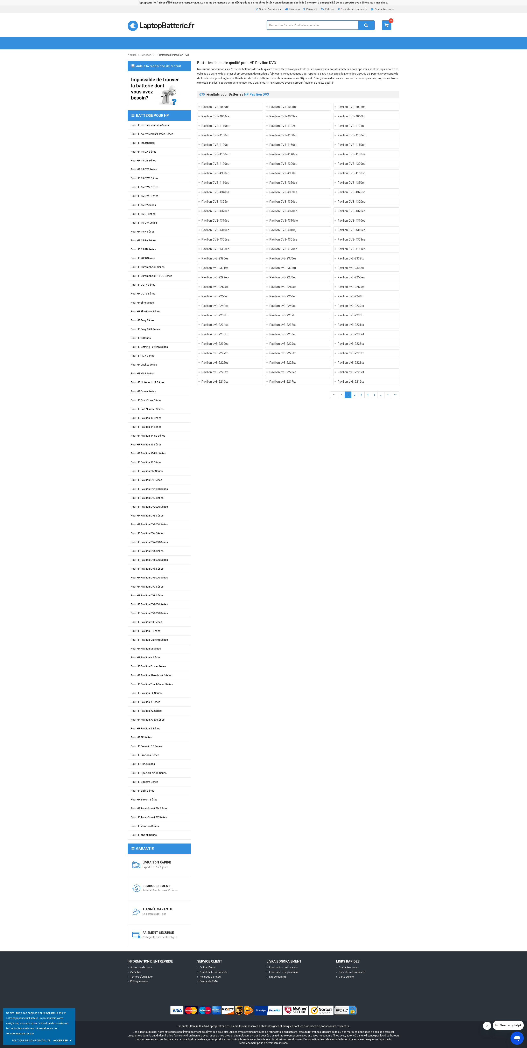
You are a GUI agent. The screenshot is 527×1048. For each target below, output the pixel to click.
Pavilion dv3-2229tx (282, 344)
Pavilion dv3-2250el (214, 296)
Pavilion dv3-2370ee (282, 258)
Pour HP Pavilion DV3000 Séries (149, 524)
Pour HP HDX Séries (142, 355)
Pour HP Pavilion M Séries (146, 648)
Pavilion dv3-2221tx (351, 363)
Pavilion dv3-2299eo (215, 277)
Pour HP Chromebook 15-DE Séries (151, 275)
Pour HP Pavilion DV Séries (146, 479)
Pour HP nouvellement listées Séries (152, 134)
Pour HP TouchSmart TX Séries (149, 817)
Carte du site (346, 976)
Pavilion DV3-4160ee (215, 183)
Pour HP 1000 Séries (143, 142)
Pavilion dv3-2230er (282, 334)
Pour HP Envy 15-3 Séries (145, 329)
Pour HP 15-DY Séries (143, 205)
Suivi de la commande (354, 9)
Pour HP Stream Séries (144, 799)
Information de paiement (283, 972)
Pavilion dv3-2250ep (351, 287)
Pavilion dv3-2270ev (282, 277)
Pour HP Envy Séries (142, 320)
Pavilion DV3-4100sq (283, 135)
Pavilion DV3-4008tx (282, 107)
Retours (329, 9)
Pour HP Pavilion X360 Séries (147, 719)
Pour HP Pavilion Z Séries (145, 728)
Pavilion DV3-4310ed (351, 230)
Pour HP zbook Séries (144, 835)
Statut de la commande (213, 972)
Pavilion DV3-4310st (215, 220)
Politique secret (139, 981)
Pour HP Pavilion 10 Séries (146, 417)
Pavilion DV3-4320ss (351, 201)
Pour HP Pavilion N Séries (145, 657)
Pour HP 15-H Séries (142, 231)
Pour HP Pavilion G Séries (145, 630)
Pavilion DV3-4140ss (283, 154)
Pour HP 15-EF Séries (143, 213)
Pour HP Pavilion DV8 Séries (147, 595)
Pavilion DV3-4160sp (351, 173)
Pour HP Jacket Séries (144, 364)
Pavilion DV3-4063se (283, 116)
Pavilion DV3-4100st (215, 135)
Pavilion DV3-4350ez (283, 183)
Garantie (135, 972)
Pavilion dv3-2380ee (215, 258)
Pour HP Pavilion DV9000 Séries (149, 613)
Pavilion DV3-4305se (215, 239)
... (381, 394)
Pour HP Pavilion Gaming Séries (149, 639)
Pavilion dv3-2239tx (351, 306)
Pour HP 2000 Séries (143, 258)
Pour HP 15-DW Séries (144, 169)
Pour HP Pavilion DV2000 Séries (149, 506)
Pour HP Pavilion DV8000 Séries (149, 604)
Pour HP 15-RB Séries (143, 249)
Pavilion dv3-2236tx (351, 315)
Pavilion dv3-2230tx (215, 334)
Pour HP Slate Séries (143, 763)
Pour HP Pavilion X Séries (145, 701)
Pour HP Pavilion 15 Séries (146, 444)
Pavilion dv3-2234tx (215, 325)
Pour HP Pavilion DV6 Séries (147, 568)
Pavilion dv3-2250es (282, 287)
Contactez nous (384, 9)
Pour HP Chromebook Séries (147, 267)
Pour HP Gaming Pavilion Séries (149, 346)
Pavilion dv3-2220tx (215, 372)
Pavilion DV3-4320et (215, 211)
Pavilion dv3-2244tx (351, 296)
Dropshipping (277, 976)
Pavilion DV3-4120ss (215, 164)
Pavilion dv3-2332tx (351, 258)
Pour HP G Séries (141, 338)
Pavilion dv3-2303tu (282, 268)
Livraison (294, 9)
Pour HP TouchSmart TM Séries (149, 808)
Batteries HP (148, 54)
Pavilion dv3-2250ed (282, 296)
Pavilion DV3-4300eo (216, 173)
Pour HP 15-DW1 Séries (144, 178)
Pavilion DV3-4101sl (351, 126)
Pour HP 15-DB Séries (143, 160)
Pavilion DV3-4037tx (351, 107)
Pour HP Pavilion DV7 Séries (147, 586)
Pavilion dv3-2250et (215, 287)
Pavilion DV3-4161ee (351, 249)
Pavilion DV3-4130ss (351, 154)
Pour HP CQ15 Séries (143, 293)
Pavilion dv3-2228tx (351, 344)
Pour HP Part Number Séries (147, 409)
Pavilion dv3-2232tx (282, 325)
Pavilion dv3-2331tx (215, 268)
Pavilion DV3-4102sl (282, 126)
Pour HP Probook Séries (145, 755)
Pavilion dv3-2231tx (351, 325)
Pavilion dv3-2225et (215, 363)
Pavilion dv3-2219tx (215, 381)
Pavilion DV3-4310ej (282, 230)
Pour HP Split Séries (142, 790)
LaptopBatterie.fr (166, 25)
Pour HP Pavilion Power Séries (148, 666)
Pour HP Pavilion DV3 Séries (147, 515)
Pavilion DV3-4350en (351, 183)
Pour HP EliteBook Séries (145, 311)
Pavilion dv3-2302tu (351, 268)
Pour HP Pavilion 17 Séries (146, 462)
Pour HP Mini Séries (142, 373)
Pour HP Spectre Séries (144, 781)
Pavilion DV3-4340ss (215, 192)
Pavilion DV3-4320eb (351, 211)
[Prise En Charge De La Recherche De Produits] (159, 88)
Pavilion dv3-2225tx (351, 353)
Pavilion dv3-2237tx (282, 315)
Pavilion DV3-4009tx (215, 107)
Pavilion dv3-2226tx (282, 353)
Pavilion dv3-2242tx (215, 306)
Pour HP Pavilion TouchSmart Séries (152, 684)
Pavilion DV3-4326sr (351, 192)
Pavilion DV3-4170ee (283, 249)
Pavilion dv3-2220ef (351, 372)
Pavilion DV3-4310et (351, 220)
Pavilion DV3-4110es (215, 126)
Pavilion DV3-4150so (283, 145)
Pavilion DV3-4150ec (215, 154)
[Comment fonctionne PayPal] (268, 1010)
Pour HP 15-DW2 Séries (144, 187)
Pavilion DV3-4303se (351, 239)
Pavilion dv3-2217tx (282, 381)
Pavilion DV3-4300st (283, 164)
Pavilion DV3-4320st (283, 201)
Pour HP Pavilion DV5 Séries (147, 551)
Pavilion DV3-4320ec (283, 211)
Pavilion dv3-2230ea (215, 344)
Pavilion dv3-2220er (282, 372)
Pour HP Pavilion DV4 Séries (147, 533)
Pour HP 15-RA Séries (143, 240)
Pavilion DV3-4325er (215, 201)
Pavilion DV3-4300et (351, 164)
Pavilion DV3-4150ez (351, 145)
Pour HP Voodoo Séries (145, 826)
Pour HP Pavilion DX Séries (146, 622)
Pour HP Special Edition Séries (149, 773)
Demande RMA (209, 981)
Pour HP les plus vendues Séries (150, 125)
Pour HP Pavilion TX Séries (146, 693)
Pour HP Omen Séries (143, 391)
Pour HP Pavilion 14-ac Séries (148, 435)
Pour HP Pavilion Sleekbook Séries (151, 675)
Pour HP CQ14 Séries (143, 284)
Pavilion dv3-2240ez (282, 306)
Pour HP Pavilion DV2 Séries (147, 497)
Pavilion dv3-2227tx (215, 353)
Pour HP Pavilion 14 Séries (146, 426)
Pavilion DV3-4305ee (283, 239)
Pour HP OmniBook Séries (146, 400)
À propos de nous (141, 967)
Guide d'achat (208, 967)
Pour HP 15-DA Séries (143, 151)
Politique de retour (211, 976)
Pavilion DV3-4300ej (282, 173)
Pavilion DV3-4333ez (283, 192)
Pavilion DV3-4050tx (351, 116)
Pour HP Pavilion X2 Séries (146, 710)
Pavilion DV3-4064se (215, 116)
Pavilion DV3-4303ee (215, 249)
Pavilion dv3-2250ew (351, 277)
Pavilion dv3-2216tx (351, 381)
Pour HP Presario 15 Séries (146, 746)
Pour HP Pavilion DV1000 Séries (149, 489)
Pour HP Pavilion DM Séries (147, 471)
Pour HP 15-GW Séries (144, 222)
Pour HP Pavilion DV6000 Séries (149, 577)
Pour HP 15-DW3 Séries (144, 195)
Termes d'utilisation (141, 976)
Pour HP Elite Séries (142, 302)
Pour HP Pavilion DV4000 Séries (149, 542)
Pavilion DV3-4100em (352, 135)
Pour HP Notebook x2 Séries (147, 382)
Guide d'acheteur (269, 9)
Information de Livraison (283, 967)
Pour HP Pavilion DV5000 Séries (149, 559)
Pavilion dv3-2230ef (351, 334)
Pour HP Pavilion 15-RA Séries (148, 453)
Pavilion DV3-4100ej (215, 145)
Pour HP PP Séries (141, 737)
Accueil (132, 54)
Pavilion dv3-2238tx (215, 315)
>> (395, 394)
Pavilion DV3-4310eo (216, 230)
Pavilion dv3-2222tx (282, 363)
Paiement (311, 9)
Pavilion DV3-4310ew (283, 220)
